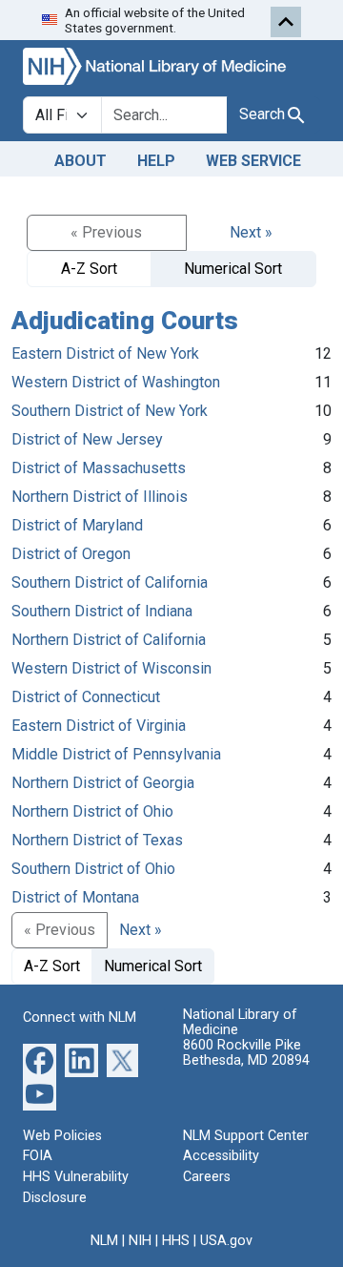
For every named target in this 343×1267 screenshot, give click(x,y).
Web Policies (62, 1136)
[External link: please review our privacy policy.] (39, 1059)
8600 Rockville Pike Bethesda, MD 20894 (246, 1053)
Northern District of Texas (97, 840)
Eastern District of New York (105, 353)
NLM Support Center (246, 1136)
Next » (251, 232)
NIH (140, 1241)
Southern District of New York (109, 411)
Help (156, 161)
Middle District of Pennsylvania (116, 754)
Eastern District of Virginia (98, 726)
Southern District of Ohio (93, 869)
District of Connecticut (85, 697)
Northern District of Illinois (99, 497)
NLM (104, 1241)
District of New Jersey (87, 439)
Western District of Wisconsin (111, 668)
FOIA (37, 1156)
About (80, 161)
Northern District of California (108, 640)
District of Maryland (77, 525)
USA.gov (226, 1241)
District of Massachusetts (98, 468)
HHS (176, 1241)
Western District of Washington (115, 382)
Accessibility (221, 1156)
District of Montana (75, 897)
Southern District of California (109, 582)
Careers (207, 1177)
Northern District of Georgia (102, 783)
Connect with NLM (79, 1017)
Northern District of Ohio (92, 811)
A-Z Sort (89, 269)
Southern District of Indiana (101, 611)
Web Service (253, 161)
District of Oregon (71, 554)
